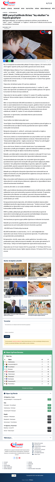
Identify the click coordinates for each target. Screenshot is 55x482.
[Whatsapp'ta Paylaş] (9, 61)
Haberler (5, 12)
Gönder (7, 336)
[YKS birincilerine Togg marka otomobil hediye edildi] (15, 288)
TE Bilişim (31, 480)
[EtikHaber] (9, 3)
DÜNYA (37, 8)
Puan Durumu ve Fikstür (39, 449)
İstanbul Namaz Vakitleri (39, 446)
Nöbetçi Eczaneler (38, 443)
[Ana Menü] (51, 3)
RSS (14, 475)
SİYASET (3, 8)
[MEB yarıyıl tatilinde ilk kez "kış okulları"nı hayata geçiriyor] (27, 44)
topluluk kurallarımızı (17, 341)
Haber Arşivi (37, 454)
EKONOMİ (16, 8)
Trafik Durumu (37, 448)
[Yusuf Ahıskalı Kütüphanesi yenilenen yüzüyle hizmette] (39, 269)
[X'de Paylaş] (7, 61)
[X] (17, 458)
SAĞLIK (30, 467)
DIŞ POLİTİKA (29, 8)
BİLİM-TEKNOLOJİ (45, 8)
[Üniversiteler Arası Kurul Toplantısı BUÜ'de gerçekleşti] (15, 269)
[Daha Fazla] (12, 61)
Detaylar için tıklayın (27, 388)
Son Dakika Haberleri (39, 452)
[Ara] (49, 3)
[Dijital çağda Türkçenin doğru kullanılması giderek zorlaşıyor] (15, 306)
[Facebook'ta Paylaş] (4, 61)
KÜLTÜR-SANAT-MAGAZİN (34, 468)
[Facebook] (14, 458)
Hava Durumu (37, 444)
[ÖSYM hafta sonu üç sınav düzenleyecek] (39, 288)
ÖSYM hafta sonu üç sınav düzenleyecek (38, 295)
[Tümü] (50, 437)
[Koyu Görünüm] (47, 3)
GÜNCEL (9, 8)
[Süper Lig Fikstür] (50, 393)
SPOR (22, 8)
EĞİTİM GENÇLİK (13, 12)
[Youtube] (19, 458)
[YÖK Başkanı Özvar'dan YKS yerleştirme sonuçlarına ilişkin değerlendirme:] (39, 306)
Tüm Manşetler (37, 451)
